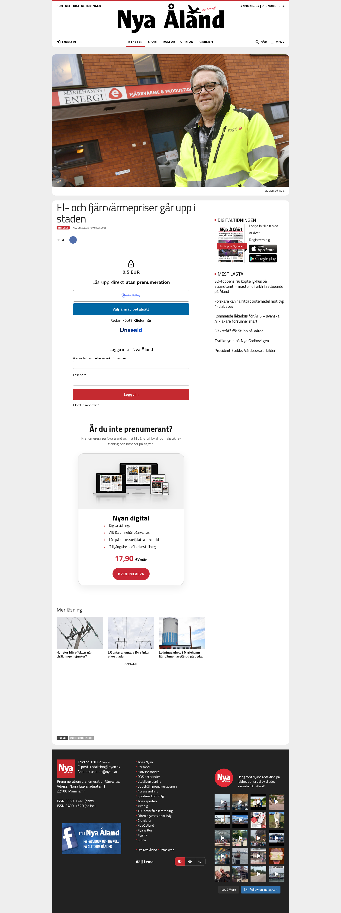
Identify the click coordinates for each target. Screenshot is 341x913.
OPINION (186, 41)
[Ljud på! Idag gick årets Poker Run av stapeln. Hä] (276, 874)
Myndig (143, 805)
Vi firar (142, 840)
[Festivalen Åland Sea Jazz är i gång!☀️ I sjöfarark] (240, 802)
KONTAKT (64, 5)
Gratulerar (144, 820)
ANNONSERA (250, 5)
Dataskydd (167, 849)
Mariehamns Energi (81, 738)
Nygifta (142, 835)
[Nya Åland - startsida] (171, 34)
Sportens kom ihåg (151, 796)
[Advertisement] (131, 699)
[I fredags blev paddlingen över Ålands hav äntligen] (222, 802)
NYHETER (135, 41)
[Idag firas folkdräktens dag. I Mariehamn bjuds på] (222, 838)
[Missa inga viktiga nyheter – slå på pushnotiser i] (258, 820)
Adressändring (148, 791)
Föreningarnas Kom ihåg (154, 815)
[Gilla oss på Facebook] (92, 838)
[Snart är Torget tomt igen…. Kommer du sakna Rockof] (240, 838)
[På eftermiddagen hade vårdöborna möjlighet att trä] (258, 802)
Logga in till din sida (263, 226)
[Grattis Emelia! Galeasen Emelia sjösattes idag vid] (240, 856)
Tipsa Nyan (145, 761)
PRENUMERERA (273, 5)
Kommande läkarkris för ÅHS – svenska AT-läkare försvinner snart (247, 318)
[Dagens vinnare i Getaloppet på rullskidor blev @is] (258, 874)
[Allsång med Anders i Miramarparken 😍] (276, 838)
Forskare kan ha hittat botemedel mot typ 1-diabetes (249, 303)
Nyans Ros (145, 830)
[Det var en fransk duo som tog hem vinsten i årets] (222, 820)
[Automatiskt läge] (180, 861)
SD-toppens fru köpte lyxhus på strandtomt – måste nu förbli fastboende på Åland (249, 286)
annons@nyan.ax (104, 771)
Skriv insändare (148, 771)
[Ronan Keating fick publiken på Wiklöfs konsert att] (258, 838)
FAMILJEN (206, 41)
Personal (144, 766)
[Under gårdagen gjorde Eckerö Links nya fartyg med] (240, 820)
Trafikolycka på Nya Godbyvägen (242, 341)
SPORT (153, 41)
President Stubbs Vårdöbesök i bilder (245, 350)
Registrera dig (259, 240)
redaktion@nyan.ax (105, 766)
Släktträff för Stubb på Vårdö (239, 331)
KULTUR (169, 41)
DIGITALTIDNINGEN (87, 5)
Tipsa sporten (147, 800)
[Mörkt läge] (200, 861)
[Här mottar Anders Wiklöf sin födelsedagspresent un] (222, 856)
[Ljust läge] (190, 861)
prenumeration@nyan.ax (101, 781)
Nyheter (63, 227)
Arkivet (254, 233)
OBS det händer (149, 776)
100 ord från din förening (155, 810)
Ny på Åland (146, 825)
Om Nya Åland (147, 849)
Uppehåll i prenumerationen (157, 786)
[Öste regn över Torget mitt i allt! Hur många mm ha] (258, 856)
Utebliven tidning (149, 781)
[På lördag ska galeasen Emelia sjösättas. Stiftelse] (240, 874)
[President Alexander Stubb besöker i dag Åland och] (276, 802)
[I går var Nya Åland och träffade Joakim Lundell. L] (222, 874)
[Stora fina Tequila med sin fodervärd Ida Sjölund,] (276, 820)
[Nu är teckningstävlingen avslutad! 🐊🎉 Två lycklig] (276, 856)
